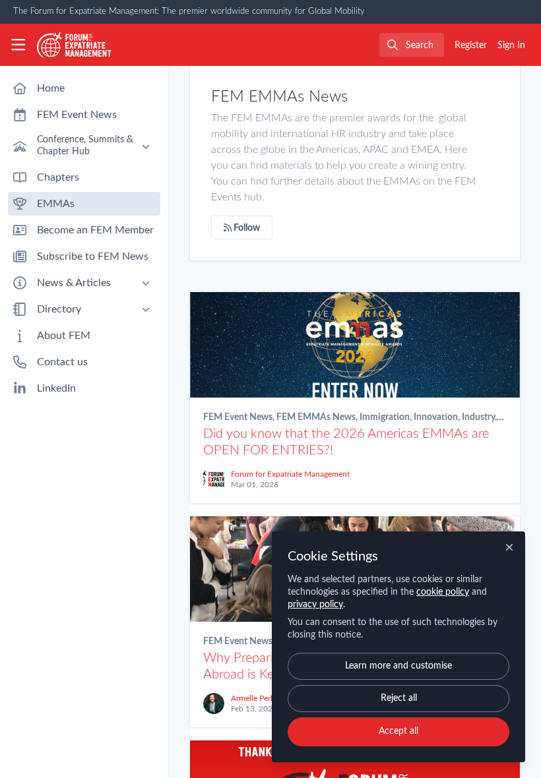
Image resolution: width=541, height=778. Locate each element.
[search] (411, 45)
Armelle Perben (257, 698)
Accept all (398, 731)
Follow (246, 228)
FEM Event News (237, 417)
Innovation (436, 417)
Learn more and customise (398, 666)
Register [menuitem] (471, 45)
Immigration (385, 417)
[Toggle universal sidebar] (18, 44)
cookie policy (442, 592)
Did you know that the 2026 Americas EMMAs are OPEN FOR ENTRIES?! (355, 345)
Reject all (399, 698)
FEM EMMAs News (316, 417)
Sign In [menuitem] (511, 45)
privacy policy (315, 604)
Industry (478, 417)
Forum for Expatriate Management (290, 474)
